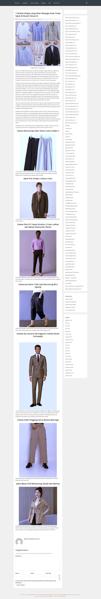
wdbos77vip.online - (70, 170)
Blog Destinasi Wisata (70, 304)
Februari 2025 (68, 359)
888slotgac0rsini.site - (70, 208)
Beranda (17, 3)
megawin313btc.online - (71, 233)
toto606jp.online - (69, 242)
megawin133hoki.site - (70, 228)
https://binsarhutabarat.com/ (72, 111)
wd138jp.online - (69, 200)
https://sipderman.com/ (71, 34)
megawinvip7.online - (70, 230)
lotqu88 (67, 125)
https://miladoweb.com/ (71, 64)
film (50, 3)
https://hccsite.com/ (70, 81)
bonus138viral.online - (70, 156)
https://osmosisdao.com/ (71, 53)
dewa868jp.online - (69, 183)
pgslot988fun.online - (70, 150)
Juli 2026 (67, 323)
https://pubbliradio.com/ (71, 48)
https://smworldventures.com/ (72, 31)
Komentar (18, 556)
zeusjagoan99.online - (70, 178)
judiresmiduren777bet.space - (72, 272)
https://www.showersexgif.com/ (73, 23)
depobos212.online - (70, 167)
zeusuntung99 (68, 139)
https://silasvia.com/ (70, 37)
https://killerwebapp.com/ (71, 78)
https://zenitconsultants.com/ (72, 17)
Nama (17, 573)
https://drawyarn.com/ (70, 100)
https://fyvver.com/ (69, 89)
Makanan (43, 3)
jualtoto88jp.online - (70, 239)
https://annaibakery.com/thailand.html (74, 286)
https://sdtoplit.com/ (70, 42)
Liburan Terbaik (34, 3)
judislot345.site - (69, 269)
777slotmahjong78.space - (71, 211)
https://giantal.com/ (70, 84)
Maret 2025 (68, 356)
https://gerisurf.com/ (70, 87)
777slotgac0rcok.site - (70, 214)
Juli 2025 (67, 345)
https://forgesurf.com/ (70, 92)
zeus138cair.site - (69, 175)
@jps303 (24, 19)
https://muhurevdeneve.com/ (72, 59)
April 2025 (67, 353)
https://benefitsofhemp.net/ (72, 114)
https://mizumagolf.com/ (71, 62)
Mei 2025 (67, 350)
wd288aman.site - (69, 197)
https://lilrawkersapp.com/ (71, 67)
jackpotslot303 (68, 134)
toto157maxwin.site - (70, 244)
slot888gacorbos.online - (71, 203)
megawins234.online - (70, 225)
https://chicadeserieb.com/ (71, 106)
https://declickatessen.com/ (71, 103)
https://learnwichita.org (70, 73)
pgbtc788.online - (69, 147)
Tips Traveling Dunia (70, 310)
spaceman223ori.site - (70, 222)
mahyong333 (68, 128)
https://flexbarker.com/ (70, 98)
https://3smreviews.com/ (71, 123)
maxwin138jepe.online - (71, 255)
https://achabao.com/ (70, 120)
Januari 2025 (68, 361)
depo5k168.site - (69, 195)
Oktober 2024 (68, 370)
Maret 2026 (68, 334)
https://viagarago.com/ (70, 26)
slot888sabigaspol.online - (71, 206)
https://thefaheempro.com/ (71, 28)
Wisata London (69, 299)
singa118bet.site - (69, 189)
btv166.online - (68, 236)
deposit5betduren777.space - (72, 192)
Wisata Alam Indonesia (70, 302)
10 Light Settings (39, 19)
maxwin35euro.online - (70, 258)
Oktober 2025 (68, 337)
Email (32, 573)
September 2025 (69, 339)
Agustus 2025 (68, 342)
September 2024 (69, 373)
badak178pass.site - (70, 159)
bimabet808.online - (70, 267)
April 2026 (67, 331)
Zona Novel (56, 3)
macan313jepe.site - (70, 153)
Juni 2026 (67, 326)
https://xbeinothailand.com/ (71, 20)
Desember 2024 (69, 364)
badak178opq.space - (70, 161)
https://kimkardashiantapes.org (72, 76)
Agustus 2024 (68, 375)
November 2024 (69, 367)
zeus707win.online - (70, 172)
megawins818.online (70, 142)
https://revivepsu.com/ (70, 45)
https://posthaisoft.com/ (71, 51)
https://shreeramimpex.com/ (72, 39)
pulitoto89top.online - (70, 250)
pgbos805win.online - (70, 145)
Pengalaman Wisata (70, 307)
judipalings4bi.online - (70, 275)
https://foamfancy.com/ (71, 95)
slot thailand (68, 283)
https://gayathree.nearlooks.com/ (73, 289)
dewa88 (67, 131)
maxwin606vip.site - (70, 261)
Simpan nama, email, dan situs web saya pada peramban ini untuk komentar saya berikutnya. (37, 579)
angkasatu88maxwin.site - (71, 164)
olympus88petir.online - (71, 181)
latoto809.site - (69, 247)
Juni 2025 (67, 348)
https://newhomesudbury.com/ (72, 56)
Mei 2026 (67, 328)
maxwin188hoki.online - (71, 253)
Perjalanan (25, 3)
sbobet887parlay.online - (71, 280)
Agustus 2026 (68, 320)
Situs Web (48, 573)
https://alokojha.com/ (70, 117)
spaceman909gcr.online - (71, 217)
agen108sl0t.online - (70, 264)
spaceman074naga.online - (71, 219)
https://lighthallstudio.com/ (71, 70)
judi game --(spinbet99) (70, 278)
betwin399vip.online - (70, 186)
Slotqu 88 (67, 136)
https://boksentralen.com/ (71, 109)
